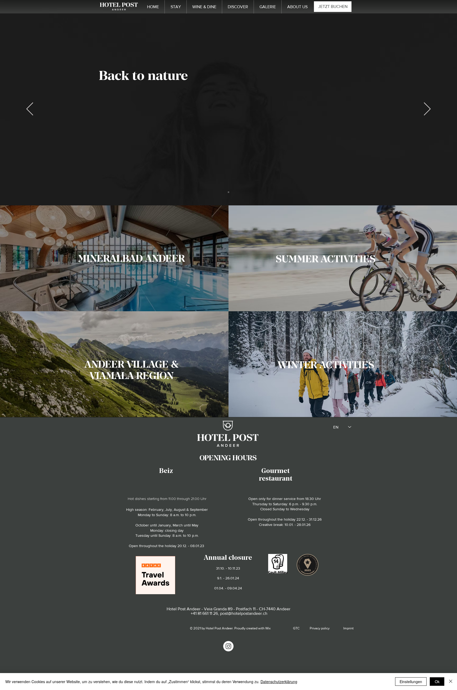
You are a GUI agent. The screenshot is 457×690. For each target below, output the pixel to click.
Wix (268, 628)
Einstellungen (411, 681)
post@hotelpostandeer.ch (243, 613)
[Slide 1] (228, 192)
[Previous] (29, 109)
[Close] (450, 681)
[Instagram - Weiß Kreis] (228, 646)
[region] (131, 257)
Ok (437, 681)
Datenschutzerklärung (279, 681)
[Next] (427, 109)
